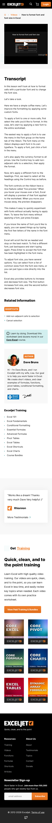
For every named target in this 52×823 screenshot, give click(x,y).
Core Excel (12, 339)
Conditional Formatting (18, 425)
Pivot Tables (13, 438)
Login (46, 4)
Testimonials (32, 750)
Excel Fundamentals (17, 421)
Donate (29, 766)
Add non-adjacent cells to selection (23, 316)
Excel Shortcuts (15, 446)
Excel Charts (13, 451)
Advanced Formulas (17, 434)
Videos (14, 14)
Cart (37, 4)
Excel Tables (13, 442)
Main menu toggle (3, 4)
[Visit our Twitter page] (26, 818)
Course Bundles (15, 455)
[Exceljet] (18, 726)
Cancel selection (14, 320)
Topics (29, 755)
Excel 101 (11, 416)
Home (5, 14)
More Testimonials (17, 517)
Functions (8, 755)
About (29, 745)
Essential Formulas (16, 429)
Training (23, 548)
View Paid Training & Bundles (22, 609)
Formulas (8, 761)
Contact (29, 761)
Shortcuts (9, 766)
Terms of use (37, 812)
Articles (8, 771)
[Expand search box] (30, 4)
